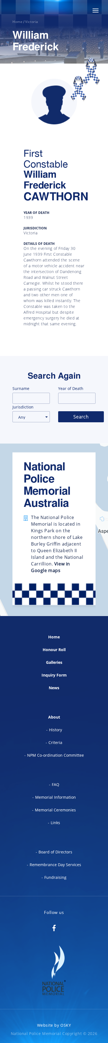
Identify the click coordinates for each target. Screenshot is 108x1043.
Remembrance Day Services (55, 864)
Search (81, 417)
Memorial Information (55, 797)
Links (55, 822)
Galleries (54, 662)
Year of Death (70, 388)
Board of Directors (55, 852)
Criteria (55, 742)
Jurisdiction (23, 407)
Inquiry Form (54, 675)
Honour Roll (54, 649)
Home (54, 637)
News (54, 687)
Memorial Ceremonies (55, 810)
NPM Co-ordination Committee (55, 755)
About (54, 717)
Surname (20, 388)
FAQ (55, 784)
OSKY (65, 1025)
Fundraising (55, 877)
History (55, 729)
